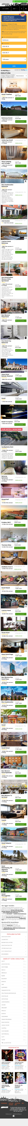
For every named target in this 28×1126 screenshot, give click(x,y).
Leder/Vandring (5, 1002)
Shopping (4, 1028)
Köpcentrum (5, 999)
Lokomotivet (5, 939)
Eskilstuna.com (4, 12)
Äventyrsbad (5, 967)
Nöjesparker (5, 1016)
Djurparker (4, 987)
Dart (3, 984)
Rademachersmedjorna (9, 929)
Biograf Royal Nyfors (7, 942)
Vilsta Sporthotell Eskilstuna (13, 917)
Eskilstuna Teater (6, 936)
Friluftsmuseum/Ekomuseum (9, 993)
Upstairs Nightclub (6, 948)
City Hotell (9, 913)
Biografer (4, 978)
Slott (3, 1037)
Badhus (3, 970)
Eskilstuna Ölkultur (7, 945)
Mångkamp (4, 1007)
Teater (3, 1039)
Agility (3, 961)
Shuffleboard (5, 1031)
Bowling (4, 981)
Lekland (4, 1005)
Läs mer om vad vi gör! (20, 1110)
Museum (4, 1013)
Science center (5, 1025)
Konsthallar (5, 996)
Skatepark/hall (5, 1034)
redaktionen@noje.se (17, 1114)
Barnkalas (4, 973)
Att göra (6, 8)
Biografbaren (5, 954)
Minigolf (4, 1010)
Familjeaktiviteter (6, 990)
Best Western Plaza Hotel (17, 911)
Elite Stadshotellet (7, 951)
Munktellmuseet (8, 928)
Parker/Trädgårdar (6, 1019)
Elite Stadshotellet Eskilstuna (10, 912)
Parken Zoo (10, 925)
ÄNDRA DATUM (18, 143)
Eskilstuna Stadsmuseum (19, 928)
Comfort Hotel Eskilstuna (20, 913)
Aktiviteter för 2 (6, 964)
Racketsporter (5, 1022)
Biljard (3, 975)
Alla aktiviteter (7, 1042)
